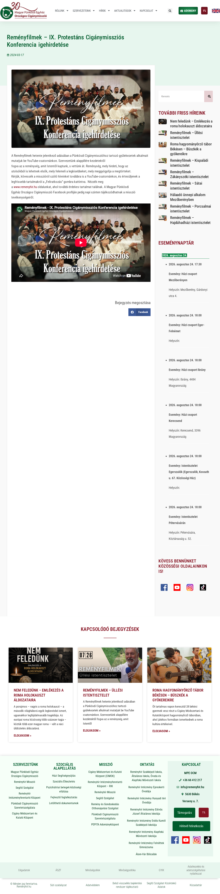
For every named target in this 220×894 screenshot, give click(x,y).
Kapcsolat (146, 10)
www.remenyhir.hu (25, 187)
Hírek (102, 10)
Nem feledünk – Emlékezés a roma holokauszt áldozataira (39, 695)
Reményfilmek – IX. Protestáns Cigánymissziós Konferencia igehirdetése (65, 41)
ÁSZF (58, 870)
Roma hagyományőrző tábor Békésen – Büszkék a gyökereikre (191, 149)
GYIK (161, 870)
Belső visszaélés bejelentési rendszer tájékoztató (127, 885)
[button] (170, 10)
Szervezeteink (82, 10)
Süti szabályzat (58, 885)
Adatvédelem (93, 885)
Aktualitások (122, 10)
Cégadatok (24, 870)
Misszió (106, 764)
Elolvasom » (22, 735)
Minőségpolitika (127, 870)
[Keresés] (208, 96)
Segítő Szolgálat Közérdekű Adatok (161, 885)
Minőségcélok (92, 870)
